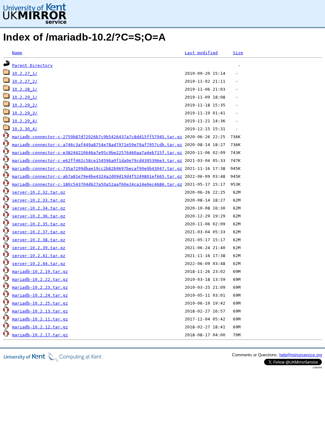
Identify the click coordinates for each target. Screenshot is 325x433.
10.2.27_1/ (24, 73)
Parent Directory (32, 65)
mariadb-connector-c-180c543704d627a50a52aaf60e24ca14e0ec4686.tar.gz (97, 184)
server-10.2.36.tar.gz (38, 216)
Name (17, 52)
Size (238, 52)
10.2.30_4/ (24, 128)
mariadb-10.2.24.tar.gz (40, 295)
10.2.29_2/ (24, 105)
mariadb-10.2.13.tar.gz (40, 311)
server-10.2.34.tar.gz (38, 208)
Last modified (201, 52)
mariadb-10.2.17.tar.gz (40, 335)
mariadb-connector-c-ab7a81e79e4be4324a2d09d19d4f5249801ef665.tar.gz (97, 176)
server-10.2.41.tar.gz (38, 255)
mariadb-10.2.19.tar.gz (40, 271)
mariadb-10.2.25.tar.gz (40, 303)
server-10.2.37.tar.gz (38, 231)
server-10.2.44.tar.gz (38, 263)
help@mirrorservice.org (300, 354)
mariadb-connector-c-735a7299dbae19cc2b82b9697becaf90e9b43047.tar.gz (97, 168)
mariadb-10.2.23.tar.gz (40, 287)
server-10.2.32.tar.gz (38, 192)
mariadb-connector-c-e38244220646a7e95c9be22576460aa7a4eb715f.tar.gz (97, 152)
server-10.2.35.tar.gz (38, 224)
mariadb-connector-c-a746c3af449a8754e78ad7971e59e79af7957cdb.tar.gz (97, 144)
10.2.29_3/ (24, 113)
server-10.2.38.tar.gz (38, 239)
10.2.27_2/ (24, 81)
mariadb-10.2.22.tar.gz (40, 279)
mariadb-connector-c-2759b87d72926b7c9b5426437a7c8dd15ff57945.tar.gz (97, 136)
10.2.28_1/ (24, 89)
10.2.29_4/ (24, 121)
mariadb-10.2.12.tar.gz (40, 327)
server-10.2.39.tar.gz (38, 247)
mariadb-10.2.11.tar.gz (40, 319)
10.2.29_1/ (24, 97)
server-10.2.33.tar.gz (38, 200)
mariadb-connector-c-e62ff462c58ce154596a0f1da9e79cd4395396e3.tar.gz (97, 160)
